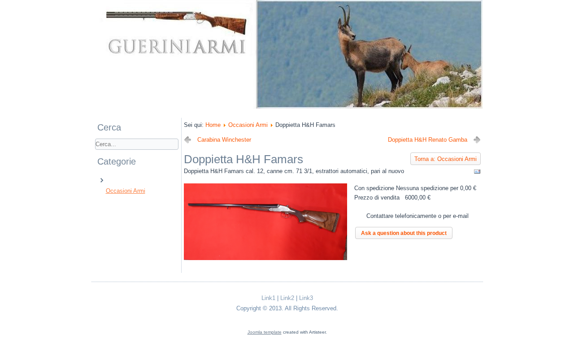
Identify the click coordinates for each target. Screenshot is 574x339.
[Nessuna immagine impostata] (265, 258)
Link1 (268, 298)
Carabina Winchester (224, 139)
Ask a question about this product (404, 233)
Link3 (306, 298)
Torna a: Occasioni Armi (445, 159)
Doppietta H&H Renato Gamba (427, 139)
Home (213, 125)
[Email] (477, 173)
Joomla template (265, 332)
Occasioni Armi (125, 190)
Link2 (287, 298)
